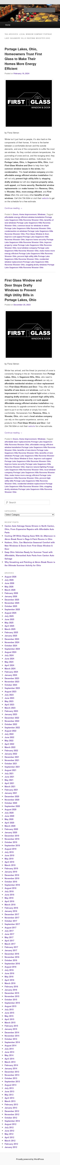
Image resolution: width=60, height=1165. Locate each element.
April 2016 (9, 979)
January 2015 (11, 1029)
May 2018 (9, 897)
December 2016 (12, 953)
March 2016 (10, 983)
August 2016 (10, 966)
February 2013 (11, 1104)
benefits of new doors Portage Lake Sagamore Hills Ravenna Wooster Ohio (26, 451)
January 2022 (11, 753)
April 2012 (9, 1137)
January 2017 (11, 950)
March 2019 (10, 865)
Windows (41, 214)
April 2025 (9, 625)
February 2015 (11, 1025)
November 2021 (12, 760)
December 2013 (12, 1071)
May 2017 (9, 937)
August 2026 (10, 576)
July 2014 (9, 1048)
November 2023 (12, 681)
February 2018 (11, 907)
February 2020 (11, 829)
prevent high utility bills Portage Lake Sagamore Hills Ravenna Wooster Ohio (27, 257)
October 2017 (11, 920)
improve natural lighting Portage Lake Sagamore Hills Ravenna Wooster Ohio (29, 468)
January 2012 (11, 1147)
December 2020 (12, 796)
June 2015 (9, 1012)
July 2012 (9, 1127)
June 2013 (9, 1091)
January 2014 (11, 1068)
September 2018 (12, 884)
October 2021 (11, 763)
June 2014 (9, 1051)
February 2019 (11, 868)
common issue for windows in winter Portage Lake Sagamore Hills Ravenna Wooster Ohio (28, 227)
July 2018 (9, 891)
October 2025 (11, 606)
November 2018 (12, 878)
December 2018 (12, 875)
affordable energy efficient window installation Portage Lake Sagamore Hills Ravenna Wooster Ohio (30, 447)
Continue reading (13, 208)
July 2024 (9, 655)
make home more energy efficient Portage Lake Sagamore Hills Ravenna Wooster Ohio (30, 253)
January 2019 (11, 871)
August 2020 (10, 809)
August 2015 (10, 1006)
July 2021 (9, 773)
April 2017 (9, 940)
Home (7, 24)
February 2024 (11, 671)
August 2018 (10, 888)
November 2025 (12, 602)
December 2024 (12, 639)
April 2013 (9, 1097)
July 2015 (9, 1009)
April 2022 (9, 743)
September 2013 (12, 1081)
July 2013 (9, 1088)
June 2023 (9, 697)
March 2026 (10, 589)
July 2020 (9, 812)
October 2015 (11, 999)
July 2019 (9, 852)
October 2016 (11, 960)
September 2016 (12, 963)
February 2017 (11, 947)
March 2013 (10, 1101)
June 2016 (9, 973)
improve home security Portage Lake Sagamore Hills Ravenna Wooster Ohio (29, 241)
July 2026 (9, 579)
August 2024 (10, 652)
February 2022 (11, 750)
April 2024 (9, 665)
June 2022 (9, 737)
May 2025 (9, 622)
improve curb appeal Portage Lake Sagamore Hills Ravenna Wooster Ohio (28, 460)
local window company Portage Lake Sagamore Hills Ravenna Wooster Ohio (27, 249)
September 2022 (12, 727)
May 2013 (9, 1094)
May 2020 (9, 819)
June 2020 (9, 815)
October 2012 (11, 1117)
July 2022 (9, 733)
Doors (15, 214)
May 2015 (9, 1015)
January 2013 (11, 1107)
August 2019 (10, 848)
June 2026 (9, 583)
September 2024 (12, 648)
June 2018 (9, 894)
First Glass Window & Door (37, 233)
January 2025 (11, 635)
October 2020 (11, 802)
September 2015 (12, 1002)
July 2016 (9, 970)
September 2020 (12, 806)
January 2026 (11, 596)
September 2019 (12, 845)
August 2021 (10, 770)
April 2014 (9, 1058)
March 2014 (10, 1061)
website (45, 198)
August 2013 (10, 1084)
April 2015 (9, 1019)
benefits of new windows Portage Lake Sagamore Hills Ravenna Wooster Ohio (29, 223)
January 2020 (11, 832)
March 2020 (10, 825)
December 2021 (12, 756)
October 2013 (11, 1078)
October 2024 (11, 645)
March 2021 (10, 786)
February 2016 (11, 986)
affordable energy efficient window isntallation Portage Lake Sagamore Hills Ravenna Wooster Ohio (28, 218)
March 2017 (10, 943)
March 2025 (10, 629)
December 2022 (12, 717)
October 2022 (11, 724)
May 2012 (9, 1133)
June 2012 (9, 1130)
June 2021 (9, 776)
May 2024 (9, 661)
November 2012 (12, 1114)
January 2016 (11, 989)
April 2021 (9, 783)
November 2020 (12, 799)
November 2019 (12, 838)
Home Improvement (28, 214)
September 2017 (12, 924)
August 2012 (10, 1124)
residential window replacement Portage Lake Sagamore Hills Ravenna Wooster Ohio (27, 262)
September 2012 (12, 1120)
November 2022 (12, 720)
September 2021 (12, 766)
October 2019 (11, 842)
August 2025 (10, 612)
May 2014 (9, 1055)
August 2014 (10, 1045)
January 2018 (11, 911)
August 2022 (10, 730)
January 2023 (11, 714)
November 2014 (12, 1035)
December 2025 (12, 599)
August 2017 (10, 927)
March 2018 (10, 904)
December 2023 (12, 678)
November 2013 (12, 1074)
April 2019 (9, 861)
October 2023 (11, 684)
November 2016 (12, 956)
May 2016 (9, 976)
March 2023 (10, 707)
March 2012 (10, 1140)
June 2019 (9, 855)
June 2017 (9, 934)
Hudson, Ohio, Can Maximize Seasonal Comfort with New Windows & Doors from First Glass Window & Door (30, 545)
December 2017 (12, 914)
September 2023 (12, 688)
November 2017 (12, 917)
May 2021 (9, 779)
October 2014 (11, 1038)
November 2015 (12, 996)
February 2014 (11, 1065)
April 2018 (9, 901)
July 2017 (9, 930)
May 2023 (9, 701)
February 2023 (11, 711)
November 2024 (12, 642)
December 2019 (12, 835)
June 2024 (9, 658)
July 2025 (9, 616)
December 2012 (12, 1111)
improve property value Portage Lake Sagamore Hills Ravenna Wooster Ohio (28, 245)
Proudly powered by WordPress (30, 1159)
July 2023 (9, 694)
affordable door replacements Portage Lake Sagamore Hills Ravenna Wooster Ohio (28, 443)
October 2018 (11, 881)
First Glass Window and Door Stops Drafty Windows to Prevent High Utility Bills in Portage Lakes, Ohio (23, 290)
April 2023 (9, 704)
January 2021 (11, 792)
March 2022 (10, 747)
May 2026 (9, 586)
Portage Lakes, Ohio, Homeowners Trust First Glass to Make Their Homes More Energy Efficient (23, 59)
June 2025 (9, 619)
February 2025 (11, 632)
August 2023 (10, 691)
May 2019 (9, 858)
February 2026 (11, 593)
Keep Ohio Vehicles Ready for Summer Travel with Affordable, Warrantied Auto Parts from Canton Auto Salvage (29, 555)
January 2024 (11, 675)
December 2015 (12, 992)
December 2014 (12, 1032)
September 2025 (12, 609)
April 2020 (9, 822)
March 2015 (10, 1022)
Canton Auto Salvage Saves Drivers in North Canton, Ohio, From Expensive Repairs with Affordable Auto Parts (30, 529)
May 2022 (9, 740)
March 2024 (10, 668)
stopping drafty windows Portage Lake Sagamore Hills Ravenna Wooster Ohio (29, 266)
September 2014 (12, 1042)
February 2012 (11, 1143)
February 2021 (11, 789)
